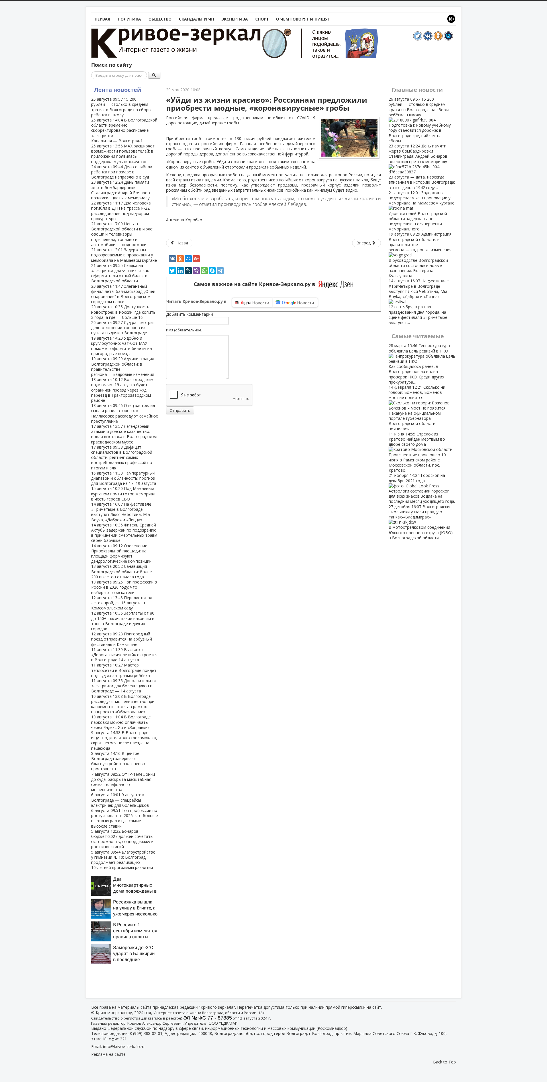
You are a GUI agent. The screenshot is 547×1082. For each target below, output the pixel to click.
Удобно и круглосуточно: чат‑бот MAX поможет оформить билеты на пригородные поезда (121, 345)
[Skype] (212, 270)
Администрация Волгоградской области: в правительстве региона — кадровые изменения (122, 366)
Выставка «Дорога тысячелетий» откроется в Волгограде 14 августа (124, 654)
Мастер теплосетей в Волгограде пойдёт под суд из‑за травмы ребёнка (123, 670)
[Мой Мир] (188, 258)
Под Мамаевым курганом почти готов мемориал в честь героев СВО (123, 493)
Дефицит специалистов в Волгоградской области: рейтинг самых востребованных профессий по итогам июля (121, 457)
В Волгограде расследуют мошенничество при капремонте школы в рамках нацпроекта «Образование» (122, 704)
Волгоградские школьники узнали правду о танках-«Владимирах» (421, 522)
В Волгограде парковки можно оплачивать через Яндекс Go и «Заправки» (121, 722)
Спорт (262, 19)
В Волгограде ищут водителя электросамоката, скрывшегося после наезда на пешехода (124, 740)
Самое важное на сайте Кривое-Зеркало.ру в (256, 284)
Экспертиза (234, 19)
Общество (160, 19)
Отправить (180, 410)
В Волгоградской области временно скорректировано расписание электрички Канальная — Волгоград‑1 (124, 130)
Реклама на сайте (108, 1054)
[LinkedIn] (180, 270)
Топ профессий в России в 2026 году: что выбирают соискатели (124, 587)
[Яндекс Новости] (252, 302)
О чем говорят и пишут (303, 19)
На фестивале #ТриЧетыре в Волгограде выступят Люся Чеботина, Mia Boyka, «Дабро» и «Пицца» (121, 511)
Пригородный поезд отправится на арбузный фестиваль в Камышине (121, 639)
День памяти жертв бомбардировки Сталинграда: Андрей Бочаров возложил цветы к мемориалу (120, 189)
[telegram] (220, 270)
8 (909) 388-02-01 (146, 1033)
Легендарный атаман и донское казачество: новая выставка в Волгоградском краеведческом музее (124, 434)
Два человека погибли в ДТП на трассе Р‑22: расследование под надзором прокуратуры (121, 210)
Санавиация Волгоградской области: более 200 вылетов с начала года (121, 571)
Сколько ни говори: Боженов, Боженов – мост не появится (417, 407)
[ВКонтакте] (172, 258)
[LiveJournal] (188, 270)
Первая (102, 19)
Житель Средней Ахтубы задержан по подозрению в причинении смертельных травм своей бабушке (124, 532)
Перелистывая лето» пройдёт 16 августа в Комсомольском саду (121, 603)
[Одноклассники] (180, 258)
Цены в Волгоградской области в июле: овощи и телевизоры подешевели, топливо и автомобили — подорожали (122, 234)
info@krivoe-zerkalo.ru (123, 1046)
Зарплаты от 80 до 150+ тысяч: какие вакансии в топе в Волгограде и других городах (122, 620)
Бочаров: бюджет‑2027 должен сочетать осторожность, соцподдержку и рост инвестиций (122, 839)
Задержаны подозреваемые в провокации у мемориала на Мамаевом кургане (124, 255)
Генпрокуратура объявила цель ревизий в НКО (419, 363)
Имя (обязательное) (184, 330)
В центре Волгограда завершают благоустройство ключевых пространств (118, 761)
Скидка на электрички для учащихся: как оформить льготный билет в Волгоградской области (120, 273)
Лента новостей (117, 90)
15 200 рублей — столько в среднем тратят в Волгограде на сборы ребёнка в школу (121, 106)
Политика (129, 19)
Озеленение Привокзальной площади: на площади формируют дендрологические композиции (121, 553)
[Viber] (196, 270)
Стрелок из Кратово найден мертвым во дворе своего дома (417, 452)
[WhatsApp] (204, 270)
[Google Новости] (295, 302)
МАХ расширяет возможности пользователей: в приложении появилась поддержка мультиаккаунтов (123, 153)
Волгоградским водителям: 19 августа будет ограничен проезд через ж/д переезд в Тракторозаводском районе (122, 390)
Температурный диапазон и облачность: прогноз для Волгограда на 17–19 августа (123, 478)
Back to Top (444, 1062)
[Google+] (196, 258)
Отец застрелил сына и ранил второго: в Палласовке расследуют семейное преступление (124, 413)
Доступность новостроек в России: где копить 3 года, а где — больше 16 (123, 312)
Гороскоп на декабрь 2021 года (422, 488)
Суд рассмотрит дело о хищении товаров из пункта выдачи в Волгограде (123, 327)
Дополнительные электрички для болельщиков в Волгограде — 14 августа (124, 686)
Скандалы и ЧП (196, 19)
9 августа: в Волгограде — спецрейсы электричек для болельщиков (120, 800)
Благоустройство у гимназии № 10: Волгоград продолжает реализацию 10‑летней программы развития (123, 859)
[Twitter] (172, 270)
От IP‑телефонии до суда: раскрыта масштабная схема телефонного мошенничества (123, 782)
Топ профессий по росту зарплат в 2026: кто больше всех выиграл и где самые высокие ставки (124, 818)
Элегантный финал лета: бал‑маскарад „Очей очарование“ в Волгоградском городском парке (123, 294)
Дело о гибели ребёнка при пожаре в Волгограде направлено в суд (121, 172)
